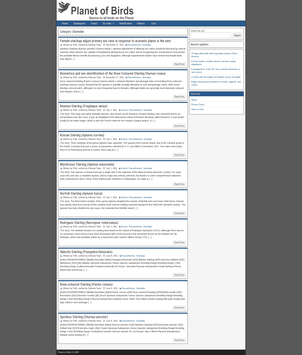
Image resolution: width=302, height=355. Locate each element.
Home (65, 23)
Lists (153, 23)
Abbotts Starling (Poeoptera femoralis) (86, 252)
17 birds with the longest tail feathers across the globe (215, 77)
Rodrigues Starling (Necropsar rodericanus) (89, 223)
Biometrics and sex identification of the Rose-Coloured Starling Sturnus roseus (113, 73)
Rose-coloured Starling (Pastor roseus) (86, 284)
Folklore (141, 23)
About (194, 100)
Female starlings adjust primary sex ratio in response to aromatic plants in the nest (115, 41)
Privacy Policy (197, 104)
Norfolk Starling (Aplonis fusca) (81, 193)
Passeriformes (134, 45)
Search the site (197, 31)
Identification (125, 23)
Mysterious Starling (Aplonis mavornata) (87, 164)
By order (107, 23)
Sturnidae (146, 45)
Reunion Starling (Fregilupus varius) (83, 106)
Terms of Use (197, 109)
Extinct (94, 23)
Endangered (79, 23)
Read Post (179, 64)
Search (237, 35)
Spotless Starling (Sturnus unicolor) (84, 317)
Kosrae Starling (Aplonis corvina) (82, 135)
